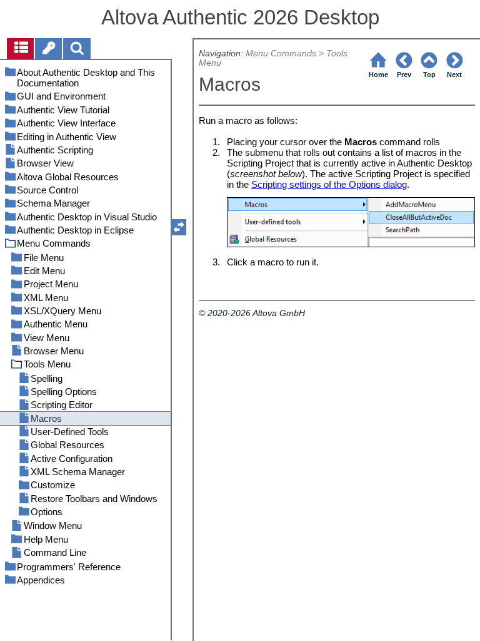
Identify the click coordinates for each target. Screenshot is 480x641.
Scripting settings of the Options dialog (329, 184)
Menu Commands (281, 53)
